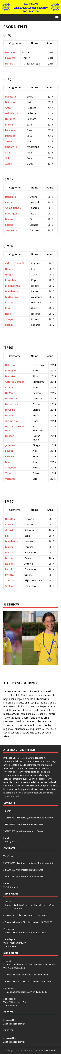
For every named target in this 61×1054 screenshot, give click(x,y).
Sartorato (11, 146)
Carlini (9, 524)
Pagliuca (10, 135)
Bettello (10, 52)
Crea (8, 107)
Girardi (9, 530)
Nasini (9, 302)
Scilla (8, 152)
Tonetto (10, 473)
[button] (56, 17)
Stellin (9, 324)
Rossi (8, 313)
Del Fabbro (11, 113)
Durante (10, 118)
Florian (9, 202)
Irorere (9, 63)
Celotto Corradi (14, 263)
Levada (9, 450)
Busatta (10, 519)
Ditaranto (11, 415)
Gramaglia (11, 421)
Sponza (9, 580)
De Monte (11, 393)
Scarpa (9, 224)
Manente (10, 462)
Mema (9, 552)
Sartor (9, 141)
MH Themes (50, 1050)
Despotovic (11, 404)
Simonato (11, 230)
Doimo (9, 269)
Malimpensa (12, 285)
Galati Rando (13, 207)
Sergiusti (10, 467)
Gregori (9, 274)
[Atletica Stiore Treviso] (30, 12)
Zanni (8, 163)
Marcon (9, 219)
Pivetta (9, 575)
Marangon (11, 213)
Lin (7, 535)
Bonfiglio (10, 370)
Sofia (8, 158)
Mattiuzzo (11, 297)
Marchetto (11, 291)
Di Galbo (10, 409)
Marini (9, 124)
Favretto (10, 57)
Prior (8, 308)
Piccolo (9, 569)
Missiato (10, 558)
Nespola (10, 130)
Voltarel (10, 478)
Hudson (9, 435)
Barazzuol (11, 96)
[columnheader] (15, 87)
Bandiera (10, 196)
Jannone (10, 445)
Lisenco (9, 456)
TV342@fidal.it (10, 841)
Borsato (10, 376)
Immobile (10, 280)
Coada (9, 387)
